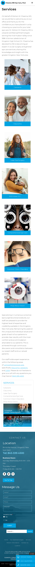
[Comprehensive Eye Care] (17, 218)
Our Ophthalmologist (17, 539)
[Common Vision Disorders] (17, 254)
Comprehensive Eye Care (17, 233)
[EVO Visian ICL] (15, 181)
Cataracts (17, 87)
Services (8, 383)
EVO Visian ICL (15, 196)
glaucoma (15, 368)
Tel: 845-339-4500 (13, 453)
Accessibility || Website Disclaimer (13, 557)
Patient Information (13, 542)
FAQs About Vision (17, 306)
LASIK (7, 370)
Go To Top (8, 480)
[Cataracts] (17, 72)
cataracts (24, 368)
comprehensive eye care (14, 365)
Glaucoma (18, 124)
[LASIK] (17, 145)
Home (6, 539)
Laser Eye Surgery (17, 160)
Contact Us (25, 542)
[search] (16, 531)
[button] (32, 3)
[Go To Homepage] (13, 3)
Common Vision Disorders (17, 269)
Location (17, 545)
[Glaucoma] (17, 109)
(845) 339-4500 (18, 376)
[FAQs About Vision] (17, 290)
